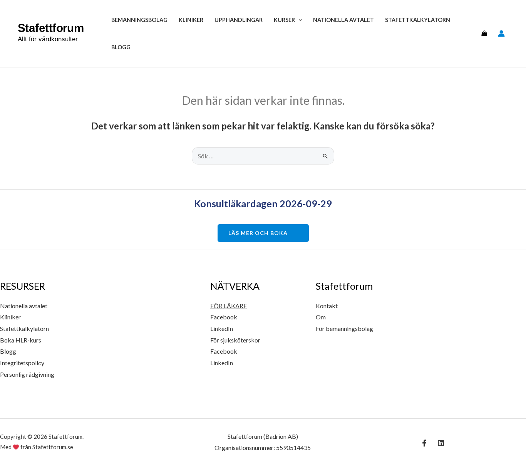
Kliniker (191, 20)
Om (321, 317)
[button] (298, 20)
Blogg (121, 47)
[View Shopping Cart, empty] (484, 33)
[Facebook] (424, 443)
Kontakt (327, 305)
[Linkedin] (440, 443)
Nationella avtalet (343, 20)
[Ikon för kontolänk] (501, 33)
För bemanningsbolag (344, 328)
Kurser (284, 20)
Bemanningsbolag (139, 20)
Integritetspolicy (22, 362)
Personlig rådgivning (27, 374)
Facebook (223, 317)
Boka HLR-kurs (20, 340)
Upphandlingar (238, 20)
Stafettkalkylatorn (417, 20)
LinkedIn (221, 328)
